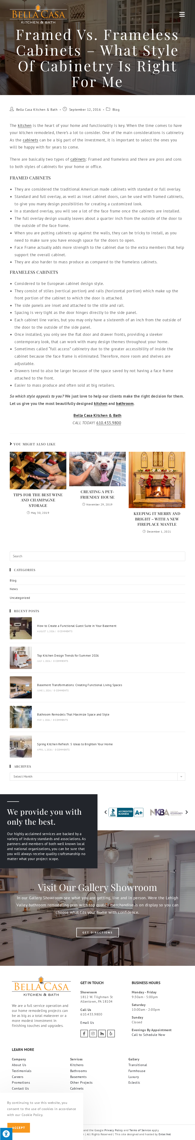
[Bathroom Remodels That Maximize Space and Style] (21, 717)
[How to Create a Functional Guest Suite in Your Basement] (21, 628)
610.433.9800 (108, 422)
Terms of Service (140, 1130)
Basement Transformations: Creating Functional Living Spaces (79, 685)
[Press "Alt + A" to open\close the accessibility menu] (6, 1134)
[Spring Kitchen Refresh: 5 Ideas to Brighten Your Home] (21, 747)
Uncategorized (20, 598)
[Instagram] (93, 1033)
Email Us (87, 1022)
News (14, 589)
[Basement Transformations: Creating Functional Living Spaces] (21, 687)
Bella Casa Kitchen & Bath (37, 109)
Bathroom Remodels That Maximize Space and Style (73, 714)
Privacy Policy (113, 1130)
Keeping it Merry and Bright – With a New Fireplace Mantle (157, 519)
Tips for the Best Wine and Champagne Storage (38, 500)
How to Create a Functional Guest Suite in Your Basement (76, 626)
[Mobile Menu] (182, 14)
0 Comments (65, 631)
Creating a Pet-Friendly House (97, 494)
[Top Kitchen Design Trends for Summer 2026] (21, 658)
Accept (18, 1128)
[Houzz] (102, 1033)
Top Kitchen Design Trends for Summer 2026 (68, 656)
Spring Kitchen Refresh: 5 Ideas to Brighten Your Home (75, 744)
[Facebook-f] (84, 1033)
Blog (116, 109)
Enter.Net (165, 1134)
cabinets (30, 140)
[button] (105, 812)
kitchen (25, 125)
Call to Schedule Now (148, 1035)
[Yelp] (111, 1033)
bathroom (125, 403)
